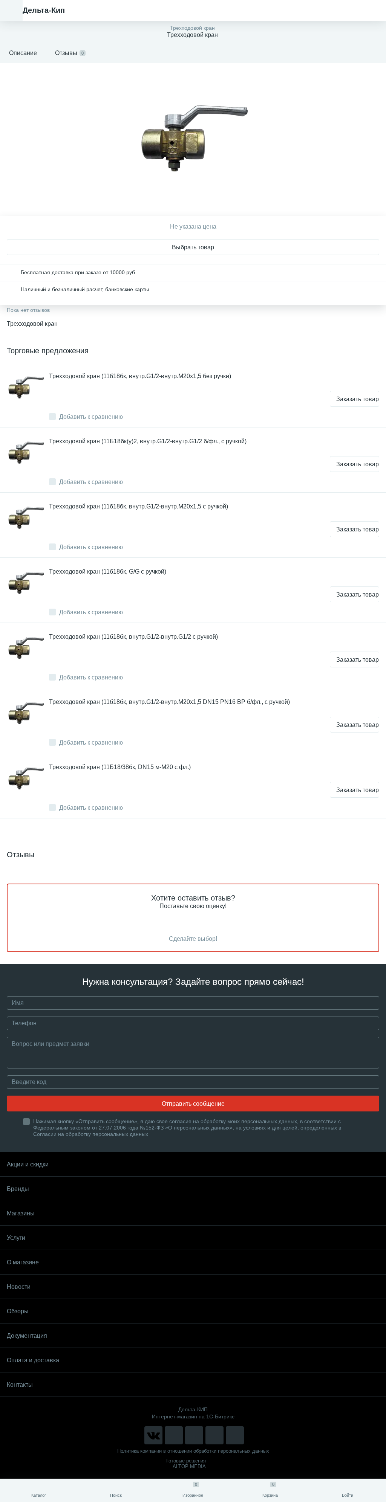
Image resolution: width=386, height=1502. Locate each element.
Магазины (21, 1213)
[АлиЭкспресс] (174, 1435)
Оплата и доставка (33, 1360)
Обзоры (18, 1311)
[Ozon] (235, 1435)
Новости (19, 1287)
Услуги (16, 1238)
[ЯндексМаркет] (194, 1435)
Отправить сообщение (193, 1104)
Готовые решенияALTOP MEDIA (186, 1463)
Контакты (20, 1384)
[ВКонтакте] (153, 1435)
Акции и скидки (28, 1164)
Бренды (18, 1189)
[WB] (214, 1435)
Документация (27, 1336)
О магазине (23, 1262)
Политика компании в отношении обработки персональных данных (193, 1451)
